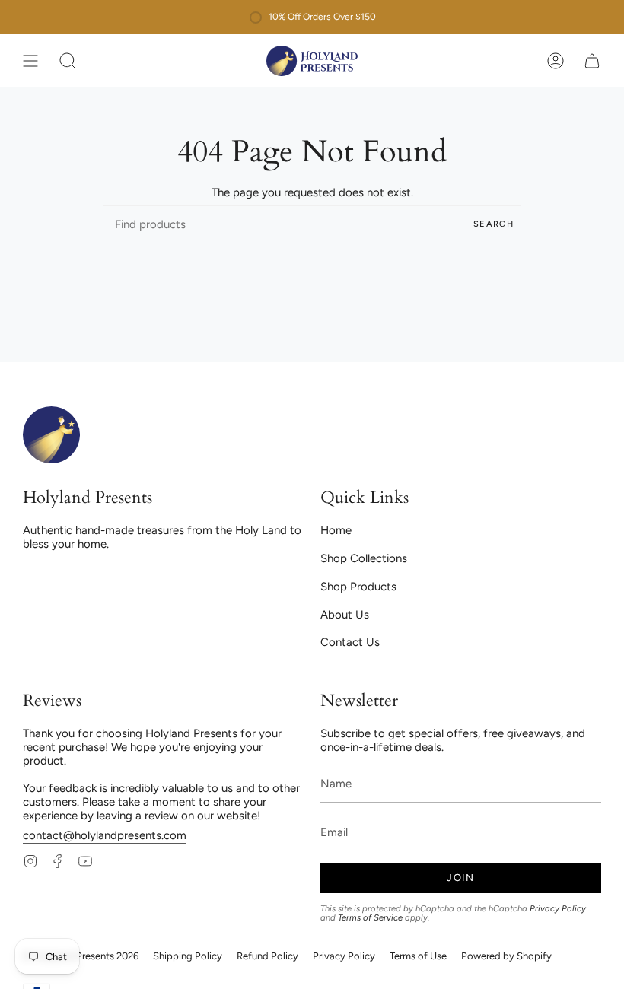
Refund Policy (267, 956)
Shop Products (358, 586)
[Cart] (592, 60)
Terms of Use (418, 956)
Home (336, 530)
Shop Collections (363, 558)
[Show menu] (30, 60)
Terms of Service (370, 917)
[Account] (555, 60)
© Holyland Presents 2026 (80, 956)
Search (493, 224)
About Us (344, 615)
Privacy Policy (558, 908)
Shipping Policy (187, 956)
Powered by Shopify (506, 956)
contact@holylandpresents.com (104, 835)
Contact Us (350, 642)
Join (460, 877)
